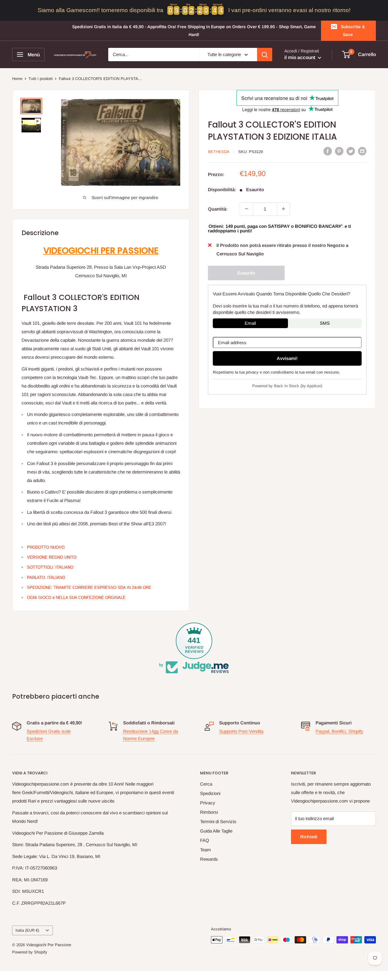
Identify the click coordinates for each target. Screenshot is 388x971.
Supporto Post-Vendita (241, 731)
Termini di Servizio (218, 821)
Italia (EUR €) (27, 930)
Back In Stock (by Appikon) (298, 386)
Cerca (206, 783)
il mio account (300, 57)
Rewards (209, 859)
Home (17, 78)
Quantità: (218, 208)
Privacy (207, 802)
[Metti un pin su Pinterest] (339, 151)
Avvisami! (287, 358)
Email (250, 322)
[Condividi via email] (362, 151)
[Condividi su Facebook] (327, 151)
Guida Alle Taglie (216, 830)
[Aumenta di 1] (283, 208)
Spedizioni (210, 793)
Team (205, 849)
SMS (325, 322)
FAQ (204, 840)
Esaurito (246, 272)
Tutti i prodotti (40, 78)
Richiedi (308, 836)
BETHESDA (218, 151)
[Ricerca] (264, 54)
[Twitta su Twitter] (350, 151)
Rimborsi (209, 812)
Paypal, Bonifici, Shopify (339, 731)
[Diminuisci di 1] (246, 208)
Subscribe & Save (353, 30)
